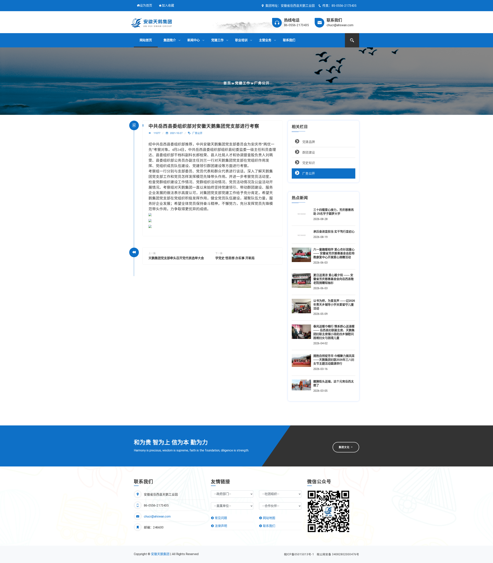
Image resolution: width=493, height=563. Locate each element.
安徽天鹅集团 (160, 554)
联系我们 (289, 40)
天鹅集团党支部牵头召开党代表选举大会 (176, 258)
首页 (227, 83)
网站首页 (146, 40)
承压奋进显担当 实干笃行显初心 (334, 231)
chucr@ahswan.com (157, 516)
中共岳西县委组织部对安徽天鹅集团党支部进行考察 (203, 126)
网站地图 (268, 518)
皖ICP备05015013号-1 (299, 554)
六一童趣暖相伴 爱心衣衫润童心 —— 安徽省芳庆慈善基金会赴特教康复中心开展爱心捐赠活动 (334, 253)
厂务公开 (197, 133)
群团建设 (308, 152)
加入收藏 (168, 5)
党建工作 (217, 40)
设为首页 (146, 5)
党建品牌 (308, 142)
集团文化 (344, 447)
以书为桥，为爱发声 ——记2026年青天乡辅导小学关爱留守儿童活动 (334, 304)
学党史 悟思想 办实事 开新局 (235, 258)
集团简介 (169, 40)
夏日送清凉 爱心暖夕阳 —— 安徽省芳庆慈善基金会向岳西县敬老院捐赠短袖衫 (333, 278)
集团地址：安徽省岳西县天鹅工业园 (290, 6)
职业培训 (241, 40)
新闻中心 (193, 40)
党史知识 (308, 163)
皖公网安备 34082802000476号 (338, 554)
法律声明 (220, 526)
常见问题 (220, 518)
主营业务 (265, 40)
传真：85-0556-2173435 (339, 6)
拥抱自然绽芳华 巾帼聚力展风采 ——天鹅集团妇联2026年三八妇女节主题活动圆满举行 (334, 359)
